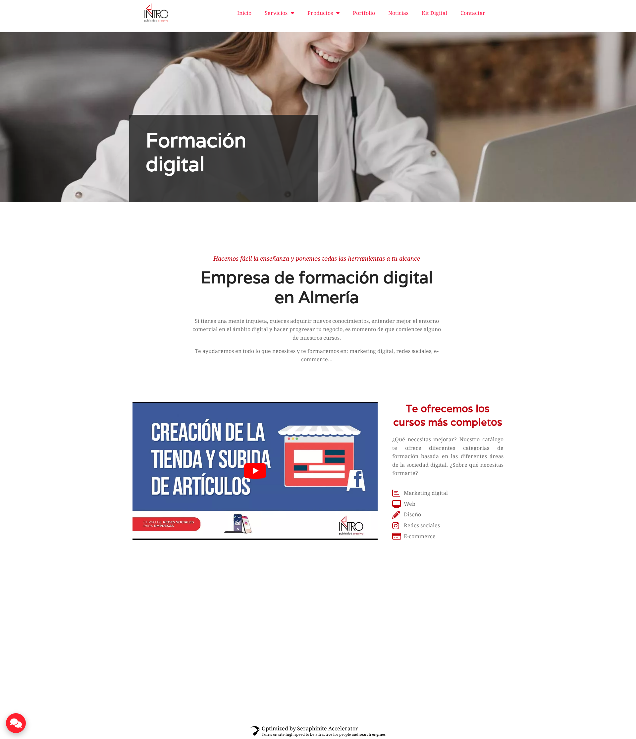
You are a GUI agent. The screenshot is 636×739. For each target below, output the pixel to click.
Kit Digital (434, 13)
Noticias (398, 13)
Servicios (276, 13)
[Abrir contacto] (16, 723)
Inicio (244, 13)
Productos (320, 13)
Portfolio (364, 13)
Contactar (472, 13)
